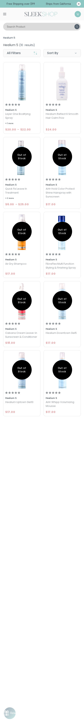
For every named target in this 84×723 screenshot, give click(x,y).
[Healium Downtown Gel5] (62, 300)
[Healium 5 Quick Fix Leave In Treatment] (21, 156)
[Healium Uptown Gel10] (21, 369)
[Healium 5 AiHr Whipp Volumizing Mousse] (62, 369)
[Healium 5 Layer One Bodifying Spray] (21, 81)
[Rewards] (10, 713)
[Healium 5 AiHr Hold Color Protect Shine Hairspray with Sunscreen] (62, 156)
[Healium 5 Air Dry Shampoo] (21, 231)
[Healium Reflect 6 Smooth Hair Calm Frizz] (62, 81)
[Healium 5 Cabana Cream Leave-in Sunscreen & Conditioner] (21, 300)
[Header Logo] (41, 14)
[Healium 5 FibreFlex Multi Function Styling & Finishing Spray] (62, 231)
